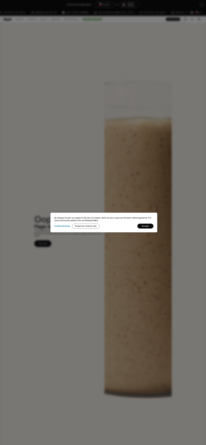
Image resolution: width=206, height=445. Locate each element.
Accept (145, 226)
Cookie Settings (62, 225)
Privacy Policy (91, 220)
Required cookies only (86, 226)
